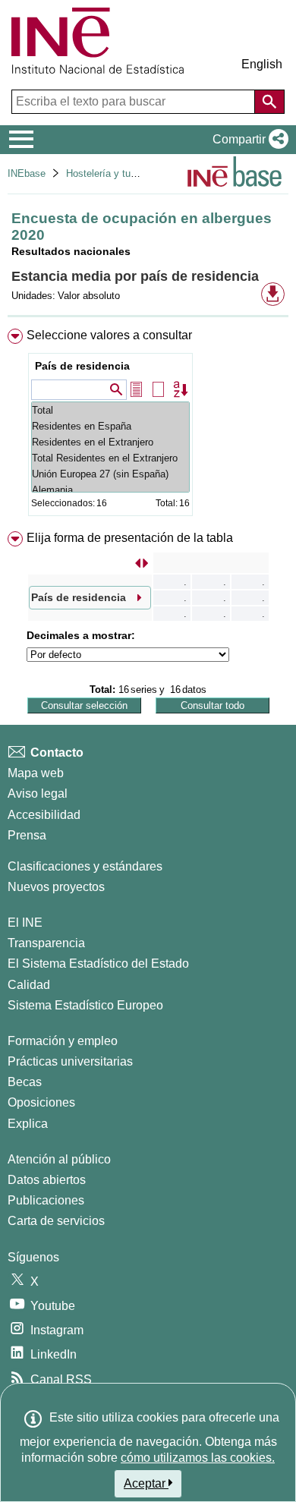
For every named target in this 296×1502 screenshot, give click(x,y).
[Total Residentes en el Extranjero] (110, 458)
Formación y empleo (63, 1040)
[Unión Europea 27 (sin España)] (110, 474)
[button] (247, 139)
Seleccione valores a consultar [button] (109, 335)
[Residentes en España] (110, 426)
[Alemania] (110, 490)
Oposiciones (41, 1102)
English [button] (261, 64)
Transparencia (46, 943)
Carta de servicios (56, 1220)
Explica (28, 1123)
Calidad (29, 984)
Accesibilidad (44, 814)
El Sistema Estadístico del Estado (98, 963)
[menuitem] (148, 425)
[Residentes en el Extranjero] (110, 442)
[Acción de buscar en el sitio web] (269, 102)
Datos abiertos (47, 1179)
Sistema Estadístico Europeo (85, 1005)
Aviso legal (38, 793)
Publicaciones (46, 1200)
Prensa (27, 835)
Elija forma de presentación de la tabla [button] (130, 537)
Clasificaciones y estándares (85, 866)
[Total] (110, 410)
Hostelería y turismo (110, 173)
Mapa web (36, 773)
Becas (25, 1081)
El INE (25, 922)
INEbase (27, 173)
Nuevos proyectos (56, 886)
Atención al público (59, 1159)
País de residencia (82, 366)
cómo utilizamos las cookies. (198, 1457)
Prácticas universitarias (70, 1061)
